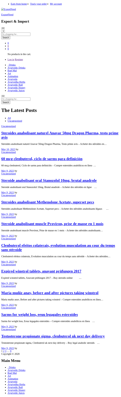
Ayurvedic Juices (16, 90)
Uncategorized (15, 121)
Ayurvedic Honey (16, 87)
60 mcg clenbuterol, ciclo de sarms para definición (41, 159)
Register (19, 59)
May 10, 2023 (8, 149)
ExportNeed (7, 14)
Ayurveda (12, 79)
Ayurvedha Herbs (16, 82)
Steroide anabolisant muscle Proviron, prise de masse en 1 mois (52, 224)
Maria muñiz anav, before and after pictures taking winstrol (49, 293)
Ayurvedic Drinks (16, 67)
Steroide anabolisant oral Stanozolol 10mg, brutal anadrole (49, 180)
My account (56, 4)
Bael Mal (12, 70)
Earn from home (19, 4)
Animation (13, 76)
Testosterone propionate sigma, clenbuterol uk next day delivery (53, 336)
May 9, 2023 (7, 170)
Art (9, 73)
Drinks (12, 65)
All (9, 118)
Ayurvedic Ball (15, 84)
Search (6, 37)
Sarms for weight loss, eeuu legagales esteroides (39, 314)
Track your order (38, 4)
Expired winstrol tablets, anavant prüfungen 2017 (41, 271)
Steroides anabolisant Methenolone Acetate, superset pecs (47, 202)
